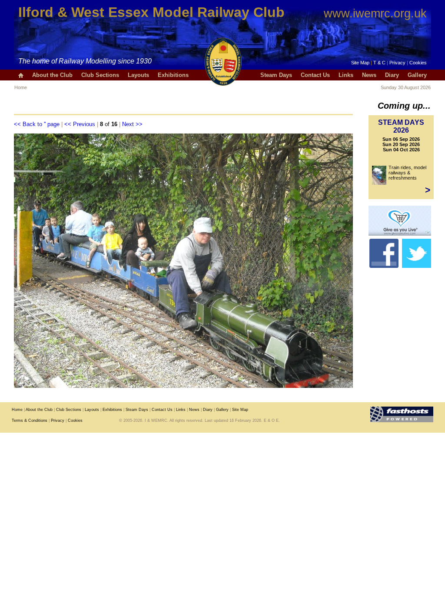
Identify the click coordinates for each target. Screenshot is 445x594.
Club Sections (100, 75)
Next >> (132, 124)
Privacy (397, 62)
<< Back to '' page (37, 124)
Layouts (138, 75)
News (369, 75)
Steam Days (276, 75)
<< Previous (79, 124)
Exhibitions (173, 75)
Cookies (418, 62)
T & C (379, 62)
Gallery (417, 75)
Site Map (360, 62)
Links (346, 75)
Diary (392, 75)
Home (20, 87)
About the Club (52, 75)
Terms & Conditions (29, 420)
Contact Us (315, 75)
